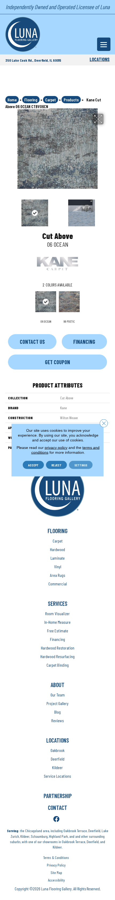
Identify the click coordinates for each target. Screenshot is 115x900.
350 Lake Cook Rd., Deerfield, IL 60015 (33, 60)
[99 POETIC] (69, 301)
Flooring (30, 99)
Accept (33, 465)
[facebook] (56, 819)
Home (12, 99)
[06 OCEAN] (45, 301)
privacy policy (56, 447)
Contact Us (32, 341)
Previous (8, 210)
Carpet (50, 99)
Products (71, 99)
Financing (84, 341)
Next (107, 210)
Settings (80, 465)
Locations (100, 59)
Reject (56, 465)
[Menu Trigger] (103, 44)
